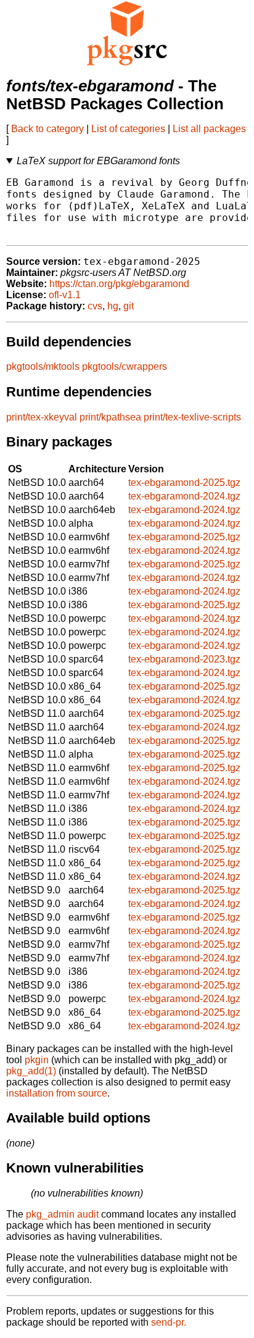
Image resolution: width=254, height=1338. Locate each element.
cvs (95, 306)
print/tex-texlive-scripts (192, 417)
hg (112, 306)
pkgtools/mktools (43, 366)
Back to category (47, 128)
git (128, 306)
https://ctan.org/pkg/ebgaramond (119, 283)
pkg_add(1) (31, 1071)
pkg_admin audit (62, 1214)
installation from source (56, 1093)
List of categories (128, 128)
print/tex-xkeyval (41, 417)
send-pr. (168, 1322)
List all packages (209, 128)
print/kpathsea (110, 417)
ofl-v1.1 (65, 295)
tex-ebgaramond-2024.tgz (184, 496)
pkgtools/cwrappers (124, 366)
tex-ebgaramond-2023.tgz (184, 659)
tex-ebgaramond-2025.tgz (184, 482)
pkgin (37, 1060)
